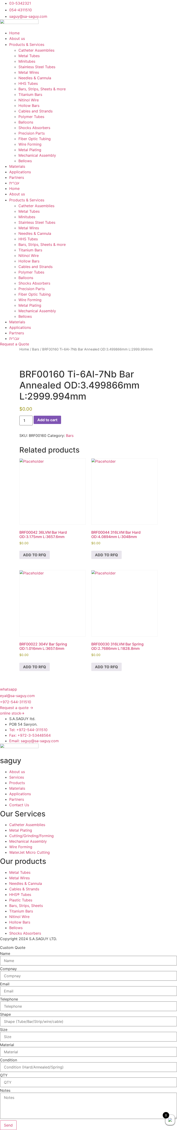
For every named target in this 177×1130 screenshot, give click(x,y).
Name (5, 953)
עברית (14, 183)
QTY (4, 1075)
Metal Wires (28, 72)
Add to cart (47, 420)
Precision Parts (31, 133)
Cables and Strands (35, 111)
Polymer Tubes (31, 116)
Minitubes (26, 61)
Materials (17, 166)
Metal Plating (29, 149)
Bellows (25, 161)
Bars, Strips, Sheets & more (42, 89)
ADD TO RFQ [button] (34, 555)
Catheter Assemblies (36, 50)
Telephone (9, 999)
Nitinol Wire (28, 100)
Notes (5, 1090)
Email (4, 984)
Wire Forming (29, 144)
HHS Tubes (28, 83)
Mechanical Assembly (37, 155)
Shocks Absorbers (34, 127)
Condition (8, 1060)
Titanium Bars (30, 94)
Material (7, 1045)
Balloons (25, 122)
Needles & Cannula (34, 78)
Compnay (8, 969)
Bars (35, 349)
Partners (16, 177)
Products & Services (26, 44)
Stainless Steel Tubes (36, 67)
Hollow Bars (28, 105)
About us (17, 38)
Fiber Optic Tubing (34, 138)
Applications (20, 172)
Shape (5, 1014)
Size (3, 1029)
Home (14, 33)
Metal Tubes (29, 55)
